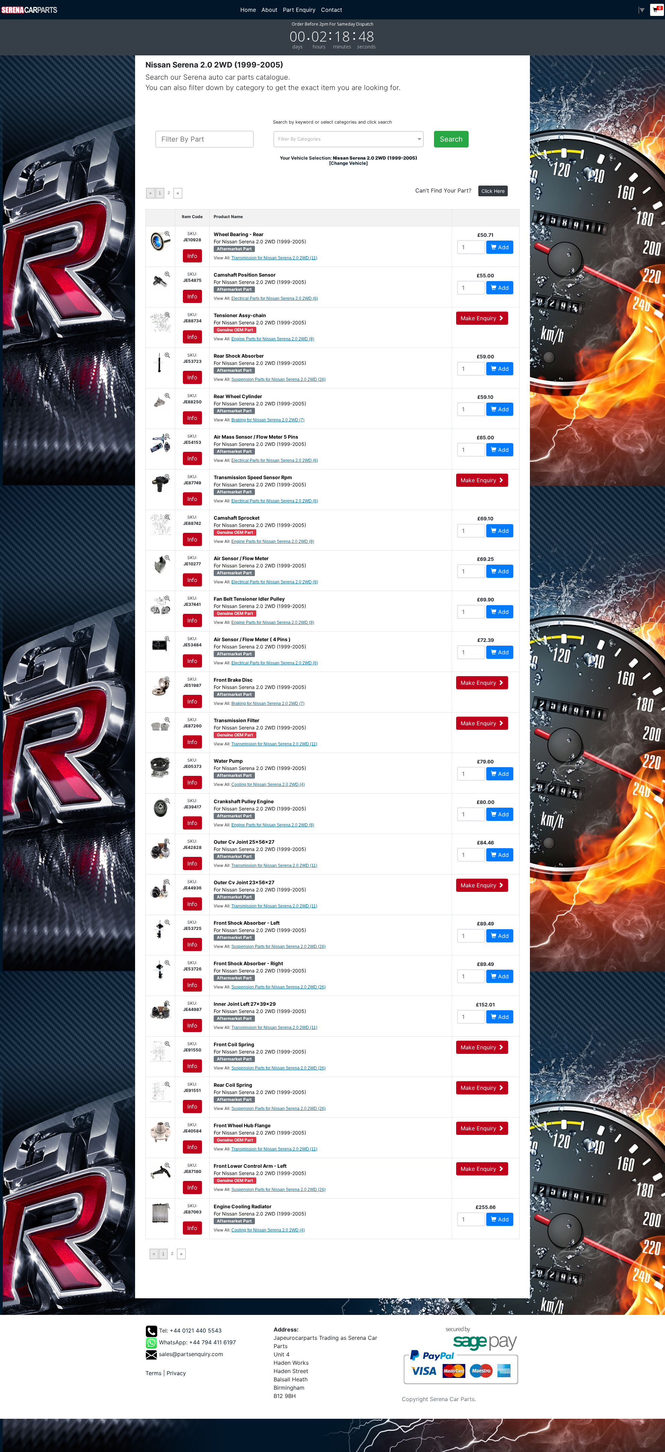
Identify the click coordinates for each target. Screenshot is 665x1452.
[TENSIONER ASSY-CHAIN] (160, 321)
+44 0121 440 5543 (196, 1330)
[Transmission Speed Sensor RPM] (160, 483)
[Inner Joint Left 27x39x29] (160, 1009)
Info (192, 255)
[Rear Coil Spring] (160, 1090)
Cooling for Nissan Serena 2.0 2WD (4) (268, 784)
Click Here (493, 191)
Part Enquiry (299, 9)
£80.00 (486, 802)
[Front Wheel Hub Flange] (160, 1131)
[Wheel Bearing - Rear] (160, 240)
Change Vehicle (348, 163)
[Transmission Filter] (160, 726)
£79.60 (485, 761)
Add (502, 247)
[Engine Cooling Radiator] (160, 1212)
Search (451, 139)
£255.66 (486, 1207)
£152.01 (485, 1004)
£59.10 (485, 397)
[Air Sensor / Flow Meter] (160, 564)
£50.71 (485, 235)
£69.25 (485, 559)
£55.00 (485, 275)
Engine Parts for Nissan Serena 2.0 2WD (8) (272, 339)
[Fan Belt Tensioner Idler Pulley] (160, 604)
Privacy (176, 1373)
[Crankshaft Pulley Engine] (160, 807)
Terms (153, 1373)
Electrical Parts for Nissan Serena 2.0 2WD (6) (274, 298)
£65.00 (485, 437)
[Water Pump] (160, 766)
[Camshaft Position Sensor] (160, 280)
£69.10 (485, 518)
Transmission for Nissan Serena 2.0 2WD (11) (274, 258)
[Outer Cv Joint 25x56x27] (160, 847)
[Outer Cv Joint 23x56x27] (160, 888)
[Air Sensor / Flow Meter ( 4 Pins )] (160, 645)
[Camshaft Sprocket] (160, 523)
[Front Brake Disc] (160, 685)
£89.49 (485, 923)
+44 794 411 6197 (212, 1342)
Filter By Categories (299, 139)
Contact (331, 9)
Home (249, 9)
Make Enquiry (479, 318)
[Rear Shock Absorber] (160, 361)
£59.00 (485, 356)
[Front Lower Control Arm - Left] (160, 1171)
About (269, 9)
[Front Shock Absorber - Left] (160, 928)
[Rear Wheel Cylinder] (160, 402)
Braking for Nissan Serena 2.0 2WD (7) (267, 420)
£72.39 (485, 640)
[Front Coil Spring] (160, 1050)
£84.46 (485, 842)
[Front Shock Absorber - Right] (160, 969)
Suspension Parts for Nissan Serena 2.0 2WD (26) (278, 379)
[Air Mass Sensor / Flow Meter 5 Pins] (160, 442)
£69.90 (485, 599)
